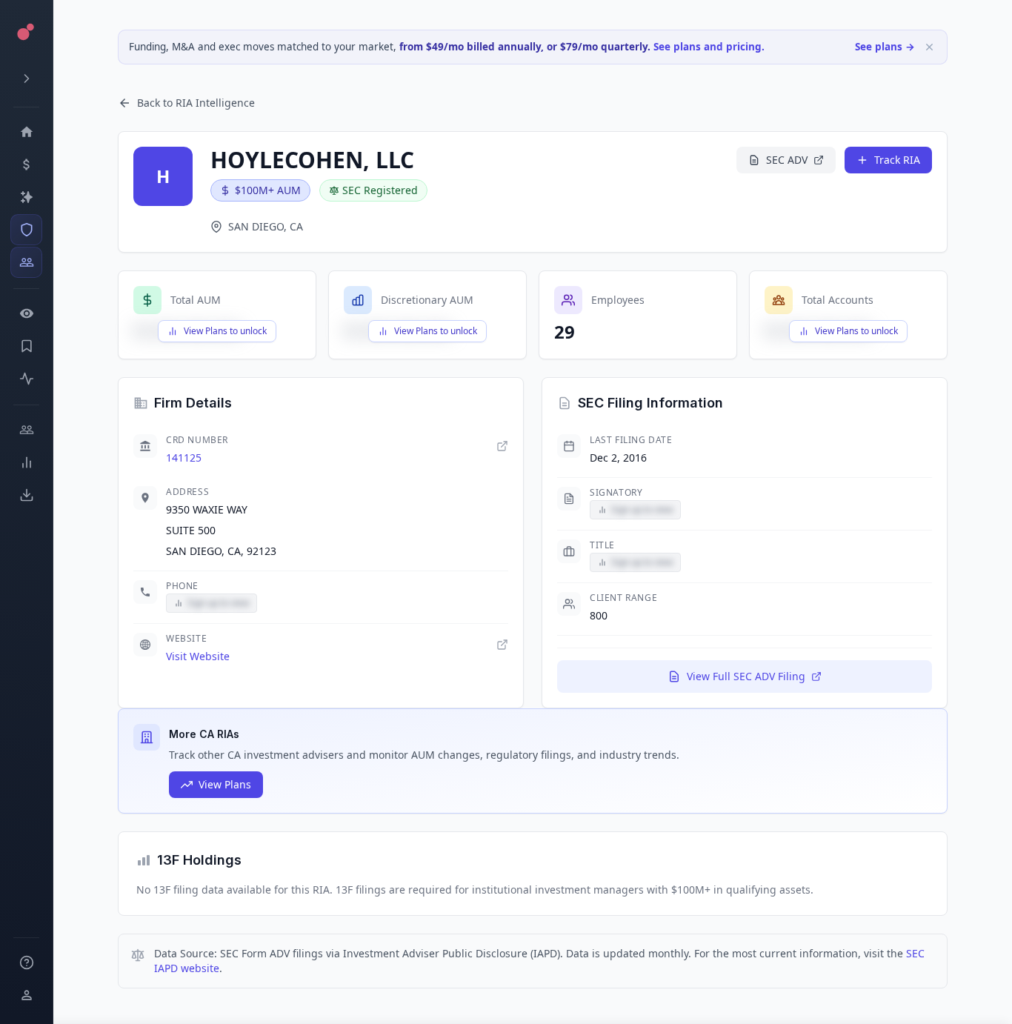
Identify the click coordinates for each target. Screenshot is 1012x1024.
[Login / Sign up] (26, 995)
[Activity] (26, 378)
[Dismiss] (929, 47)
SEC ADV (787, 160)
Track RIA (897, 160)
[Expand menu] (26, 78)
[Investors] (26, 262)
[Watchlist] (26, 313)
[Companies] (26, 197)
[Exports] (26, 495)
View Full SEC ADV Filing (746, 676)
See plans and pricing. (709, 46)
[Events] (26, 164)
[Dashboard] (26, 131)
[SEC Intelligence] (26, 229)
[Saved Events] (26, 346)
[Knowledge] (26, 962)
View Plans (225, 784)
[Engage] (26, 429)
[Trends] (26, 462)
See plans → (885, 46)
